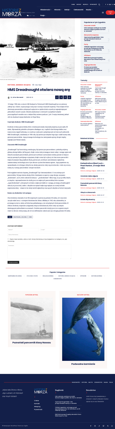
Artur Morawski (18, 97)
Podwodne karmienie (83, 364)
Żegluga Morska (90, 64)
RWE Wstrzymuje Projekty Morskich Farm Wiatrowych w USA (94, 59)
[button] (99, 4)
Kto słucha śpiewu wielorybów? (86, 124)
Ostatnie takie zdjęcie (89, 176)
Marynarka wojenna (91, 35)
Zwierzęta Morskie (86, 121)
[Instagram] (108, 4)
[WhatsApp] (69, 97)
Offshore (87, 55)
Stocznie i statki (89, 25)
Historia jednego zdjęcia (19, 85)
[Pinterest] (65, 97)
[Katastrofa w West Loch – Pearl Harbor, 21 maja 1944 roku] (93, 150)
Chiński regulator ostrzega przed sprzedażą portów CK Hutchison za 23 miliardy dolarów (94, 49)
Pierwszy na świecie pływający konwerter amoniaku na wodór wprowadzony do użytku (101, 128)
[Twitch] (103, 426)
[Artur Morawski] (9, 97)
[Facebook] (106, 4)
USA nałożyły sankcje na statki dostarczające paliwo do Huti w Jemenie (95, 29)
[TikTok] (99, 426)
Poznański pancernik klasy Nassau (91, 184)
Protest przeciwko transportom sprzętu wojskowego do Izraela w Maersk (93, 69)
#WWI (30, 217)
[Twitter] (112, 4)
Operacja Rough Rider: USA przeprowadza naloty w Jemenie (94, 38)
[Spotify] (110, 4)
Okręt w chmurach (87, 192)
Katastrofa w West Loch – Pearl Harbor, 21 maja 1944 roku (92, 165)
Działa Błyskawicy (87, 199)
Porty (86, 44)
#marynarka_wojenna (20, 217)
